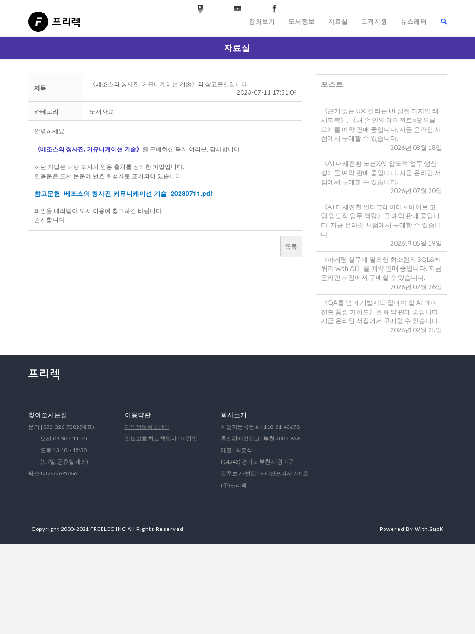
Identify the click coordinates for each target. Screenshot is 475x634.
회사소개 (234, 415)
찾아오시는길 (47, 415)
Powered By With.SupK (411, 529)
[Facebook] (274, 9)
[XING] (200, 9)
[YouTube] (237, 9)
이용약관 (138, 415)
